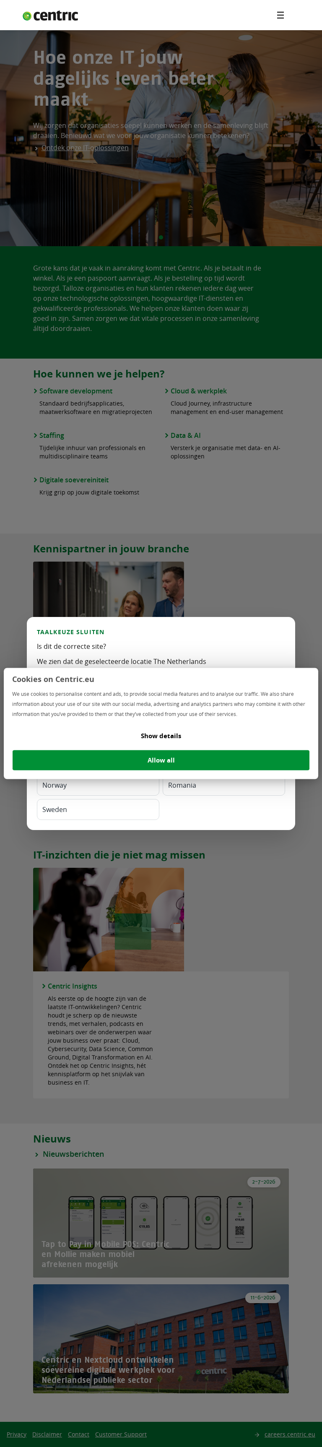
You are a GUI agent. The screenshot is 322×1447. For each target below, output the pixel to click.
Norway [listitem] (54, 785)
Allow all (161, 760)
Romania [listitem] (182, 785)
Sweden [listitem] (54, 809)
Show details (161, 735)
